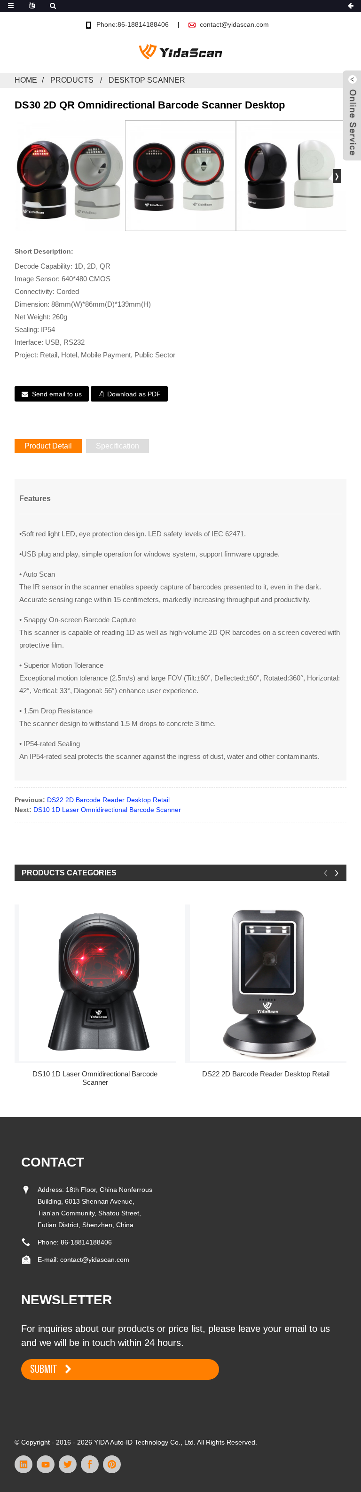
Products (72, 80)
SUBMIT (43, 1369)
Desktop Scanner (147, 80)
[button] (337, 176)
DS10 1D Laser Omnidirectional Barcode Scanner (107, 809)
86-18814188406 (86, 1242)
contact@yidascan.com (234, 24)
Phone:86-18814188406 (132, 24)
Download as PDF (134, 394)
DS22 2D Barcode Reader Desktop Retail (108, 800)
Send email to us (57, 394)
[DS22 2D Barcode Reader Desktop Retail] (268, 982)
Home (26, 80)
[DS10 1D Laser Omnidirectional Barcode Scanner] (97, 982)
